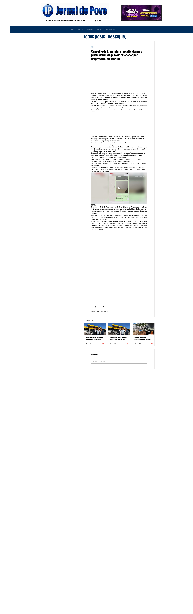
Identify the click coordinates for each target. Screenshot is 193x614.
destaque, (117, 36)
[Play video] (119, 188)
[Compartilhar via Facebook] (92, 307)
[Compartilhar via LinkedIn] (99, 307)
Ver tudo (152, 320)
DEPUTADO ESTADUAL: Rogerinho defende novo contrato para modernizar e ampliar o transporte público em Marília (94, 338)
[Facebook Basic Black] (95, 21)
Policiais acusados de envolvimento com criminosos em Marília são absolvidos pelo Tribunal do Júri (142, 338)
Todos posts (94, 36)
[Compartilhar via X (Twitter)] (95, 307)
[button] (152, 36)
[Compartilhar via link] (103, 307)
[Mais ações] (146, 47)
